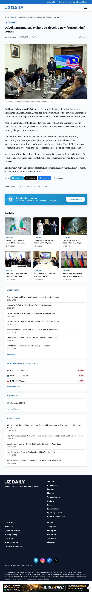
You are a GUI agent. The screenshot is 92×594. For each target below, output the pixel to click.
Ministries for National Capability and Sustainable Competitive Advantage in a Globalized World (44, 426)
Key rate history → (14, 409)
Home (7, 17)
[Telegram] (36, 560)
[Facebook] (49, 560)
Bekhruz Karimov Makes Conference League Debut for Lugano (33, 297)
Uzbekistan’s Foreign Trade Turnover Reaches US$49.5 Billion (33, 321)
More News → (12, 354)
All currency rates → (14, 386)
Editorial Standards (13, 546)
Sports (50, 505)
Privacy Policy (11, 534)
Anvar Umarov (10, 37)
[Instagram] (42, 560)
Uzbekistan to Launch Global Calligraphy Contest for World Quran (34, 444)
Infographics (51, 2)
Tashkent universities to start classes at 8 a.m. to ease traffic (32, 330)
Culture (50, 501)
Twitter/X (31, 178)
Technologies (53, 497)
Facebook (45, 178)
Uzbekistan (52, 485)
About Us (9, 526)
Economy (51, 489)
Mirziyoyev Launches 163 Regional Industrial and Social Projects (34, 460)
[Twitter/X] (56, 560)
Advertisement (11, 542)
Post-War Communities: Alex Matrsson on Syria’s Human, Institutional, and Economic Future (45, 436)
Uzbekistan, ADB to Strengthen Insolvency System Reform (31, 313)
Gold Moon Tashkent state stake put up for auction (28, 346)
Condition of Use (12, 530)
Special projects (65, 2)
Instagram (51, 530)
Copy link (59, 178)
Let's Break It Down (80, 2)
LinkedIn (51, 542)
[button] (80, 8)
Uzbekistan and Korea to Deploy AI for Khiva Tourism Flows (31, 452)
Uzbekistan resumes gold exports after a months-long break (32, 338)
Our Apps (9, 538)
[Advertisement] (46, 588)
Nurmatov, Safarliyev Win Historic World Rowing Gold (29, 305)
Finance (50, 493)
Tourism (14, 17)
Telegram (18, 178)
